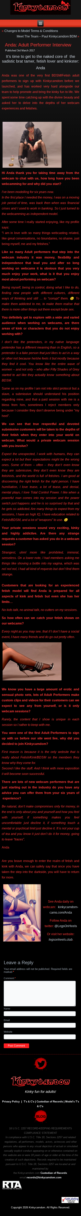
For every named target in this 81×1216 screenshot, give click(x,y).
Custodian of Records (50, 1101)
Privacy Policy (11, 1101)
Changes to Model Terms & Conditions (31, 31)
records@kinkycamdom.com (44, 1177)
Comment (10, 978)
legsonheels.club (61, 939)
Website (8, 1031)
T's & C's (29, 1101)
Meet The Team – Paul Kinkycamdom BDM (47, 36)
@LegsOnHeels (65, 926)
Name (7, 1008)
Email (7, 1020)
